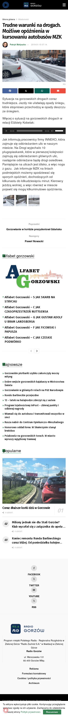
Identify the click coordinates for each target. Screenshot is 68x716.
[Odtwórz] (6, 130)
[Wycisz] (52, 130)
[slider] (59, 130)
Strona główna (8, 19)
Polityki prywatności (30, 711)
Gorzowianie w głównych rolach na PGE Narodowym (34, 390)
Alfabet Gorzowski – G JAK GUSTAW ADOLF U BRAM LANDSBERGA (33, 319)
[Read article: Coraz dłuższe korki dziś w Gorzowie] (34, 481)
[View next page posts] (36, 351)
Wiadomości (23, 19)
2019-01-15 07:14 (39, 44)
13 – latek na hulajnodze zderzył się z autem (30, 400)
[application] (34, 131)
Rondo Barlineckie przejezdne (22, 395)
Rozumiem (52, 711)
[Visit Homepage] (36, 5)
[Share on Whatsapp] (42, 90)
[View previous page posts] (31, 351)
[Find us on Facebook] (34, 568)
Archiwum (34, 683)
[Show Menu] (64, 5)
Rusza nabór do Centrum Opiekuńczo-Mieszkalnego (34, 422)
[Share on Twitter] (26, 90)
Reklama (34, 668)
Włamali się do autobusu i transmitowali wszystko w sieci (34, 415)
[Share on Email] (58, 90)
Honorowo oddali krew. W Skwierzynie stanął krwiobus (30, 429)
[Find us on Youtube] (34, 590)
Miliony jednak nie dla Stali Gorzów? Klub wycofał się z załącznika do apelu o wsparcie (38, 524)
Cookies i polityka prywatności (34, 678)
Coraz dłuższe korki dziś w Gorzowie (26, 508)
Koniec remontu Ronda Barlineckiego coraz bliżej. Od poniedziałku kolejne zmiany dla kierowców (36, 541)
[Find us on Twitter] (34, 579)
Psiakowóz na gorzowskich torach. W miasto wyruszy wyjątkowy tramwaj (30, 437)
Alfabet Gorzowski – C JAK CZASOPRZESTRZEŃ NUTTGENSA (26, 309)
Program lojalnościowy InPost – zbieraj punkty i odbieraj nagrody (32, 407)
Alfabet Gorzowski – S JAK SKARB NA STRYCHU (30, 299)
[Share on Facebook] (10, 90)
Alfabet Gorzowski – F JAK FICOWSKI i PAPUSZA (30, 330)
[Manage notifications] (5, 710)
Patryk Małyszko (18, 44)
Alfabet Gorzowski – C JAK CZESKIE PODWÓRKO (28, 340)
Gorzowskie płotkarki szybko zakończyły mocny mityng (32, 375)
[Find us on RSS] (34, 601)
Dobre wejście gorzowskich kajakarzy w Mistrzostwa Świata (34, 383)
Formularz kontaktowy (34, 673)
